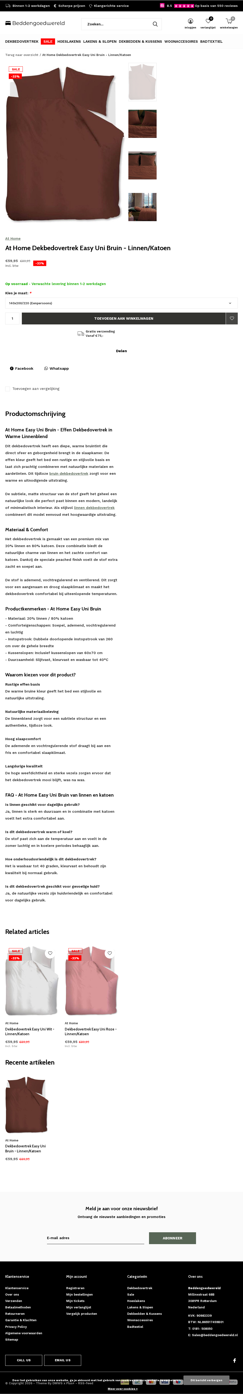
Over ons (12, 1294)
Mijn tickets (75, 1301)
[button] (162, 82)
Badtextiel (211, 41)
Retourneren (15, 1314)
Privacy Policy (16, 1327)
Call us (24, 1360)
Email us (62, 1360)
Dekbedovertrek (21, 41)
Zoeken (155, 24)
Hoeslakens (69, 41)
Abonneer (172, 1238)
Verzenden (13, 1301)
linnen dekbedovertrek (94, 508)
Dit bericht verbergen (206, 1380)
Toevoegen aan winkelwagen (123, 318)
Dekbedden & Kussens (140, 41)
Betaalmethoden (18, 1307)
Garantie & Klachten (21, 1320)
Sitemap (11, 1339)
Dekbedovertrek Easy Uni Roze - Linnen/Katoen (91, 1031)
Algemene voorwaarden (23, 1333)
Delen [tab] (121, 351)
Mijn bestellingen (79, 1294)
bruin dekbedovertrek (68, 473)
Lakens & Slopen (100, 41)
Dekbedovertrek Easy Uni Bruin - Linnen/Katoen (25, 1148)
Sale (47, 41)
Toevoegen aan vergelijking (36, 389)
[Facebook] (234, 1360)
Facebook (24, 368)
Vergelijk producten (81, 1314)
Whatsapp (59, 368)
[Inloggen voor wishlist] (232, 318)
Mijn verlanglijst (78, 1307)
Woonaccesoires (181, 41)
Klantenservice (16, 1288)
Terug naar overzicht (21, 55)
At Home (13, 238)
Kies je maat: (18, 293)
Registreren (75, 1288)
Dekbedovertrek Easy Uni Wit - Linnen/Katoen (29, 1031)
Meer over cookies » (123, 1388)
